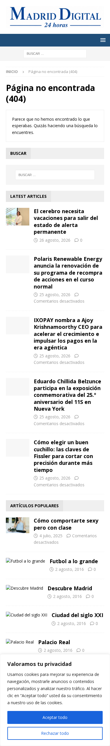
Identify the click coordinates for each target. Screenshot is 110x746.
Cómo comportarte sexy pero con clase (66, 524)
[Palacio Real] (20, 642)
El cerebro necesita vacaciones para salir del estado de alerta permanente (66, 221)
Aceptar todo (55, 717)
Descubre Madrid (70, 588)
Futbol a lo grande (74, 561)
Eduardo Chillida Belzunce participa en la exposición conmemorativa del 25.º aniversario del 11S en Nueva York (67, 395)
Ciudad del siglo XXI (77, 615)
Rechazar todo (55, 733)
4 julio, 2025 (50, 535)
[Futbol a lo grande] (25, 561)
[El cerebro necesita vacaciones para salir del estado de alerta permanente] (17, 217)
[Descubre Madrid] (24, 588)
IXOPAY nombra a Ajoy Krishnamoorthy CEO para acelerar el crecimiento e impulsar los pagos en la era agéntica (68, 333)
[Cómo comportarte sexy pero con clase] (17, 525)
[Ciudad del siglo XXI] (26, 615)
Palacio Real (54, 642)
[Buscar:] (55, 53)
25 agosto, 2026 (54, 294)
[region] (55, 700)
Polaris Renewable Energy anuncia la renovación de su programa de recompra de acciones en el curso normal (68, 272)
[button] (102, 39)
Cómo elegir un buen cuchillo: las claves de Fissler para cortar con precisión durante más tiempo (63, 456)
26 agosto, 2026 (54, 240)
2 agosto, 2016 (69, 569)
